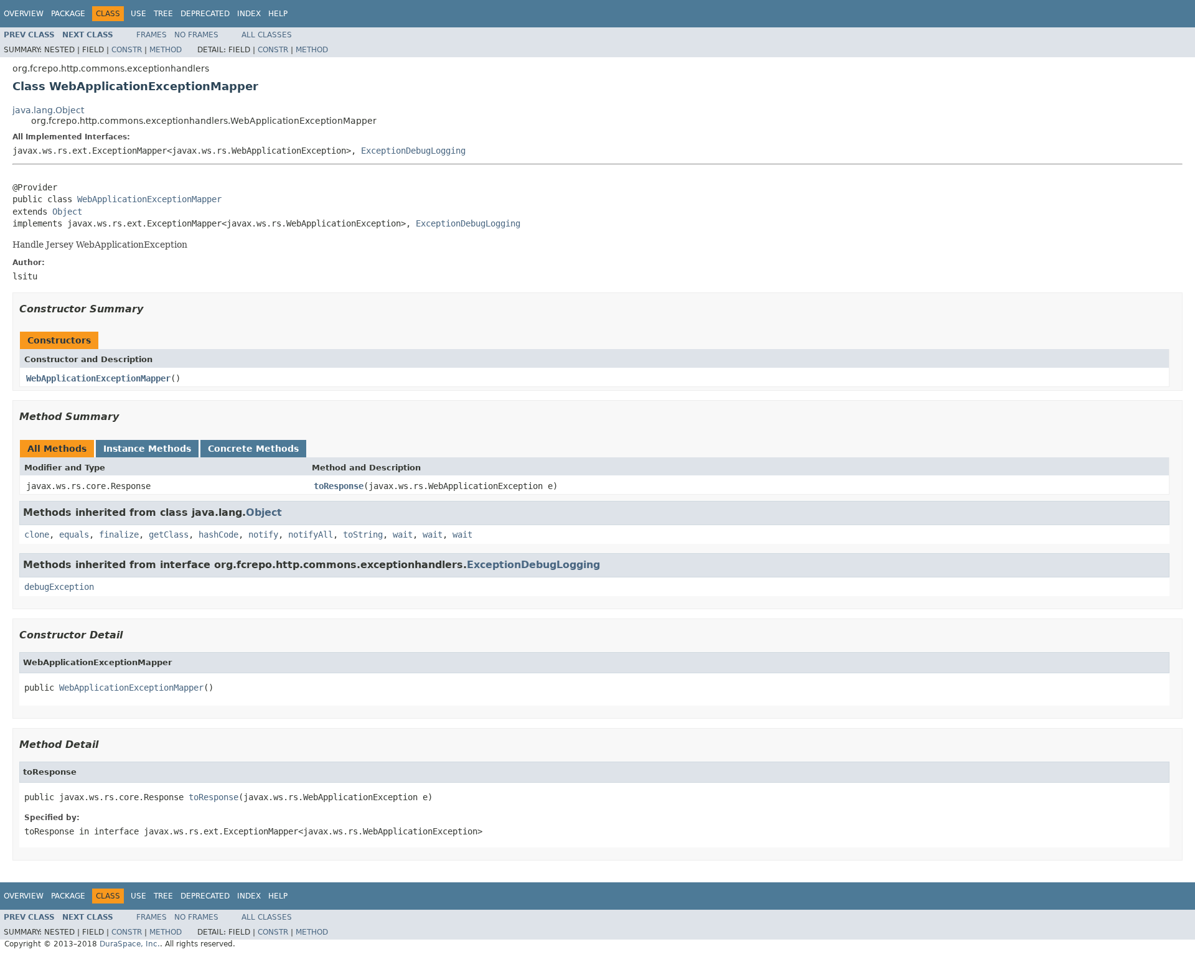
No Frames (196, 34)
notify (263, 534)
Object (67, 212)
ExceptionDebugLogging (413, 151)
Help (278, 13)
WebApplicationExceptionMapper (149, 199)
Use (138, 13)
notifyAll (310, 534)
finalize (119, 534)
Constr (126, 49)
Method (165, 49)
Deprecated (205, 13)
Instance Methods (147, 449)
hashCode (218, 534)
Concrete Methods (253, 449)
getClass (169, 534)
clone (36, 534)
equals (74, 534)
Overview (24, 13)
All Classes (266, 34)
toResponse (338, 486)
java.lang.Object (48, 110)
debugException (59, 587)
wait (403, 534)
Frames (151, 34)
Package (68, 13)
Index (249, 13)
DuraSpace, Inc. (130, 944)
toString (363, 534)
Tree (163, 13)
